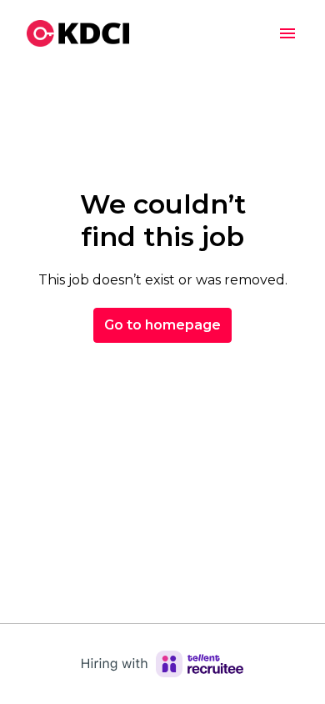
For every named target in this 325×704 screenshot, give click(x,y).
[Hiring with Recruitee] (162, 664)
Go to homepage (162, 325)
